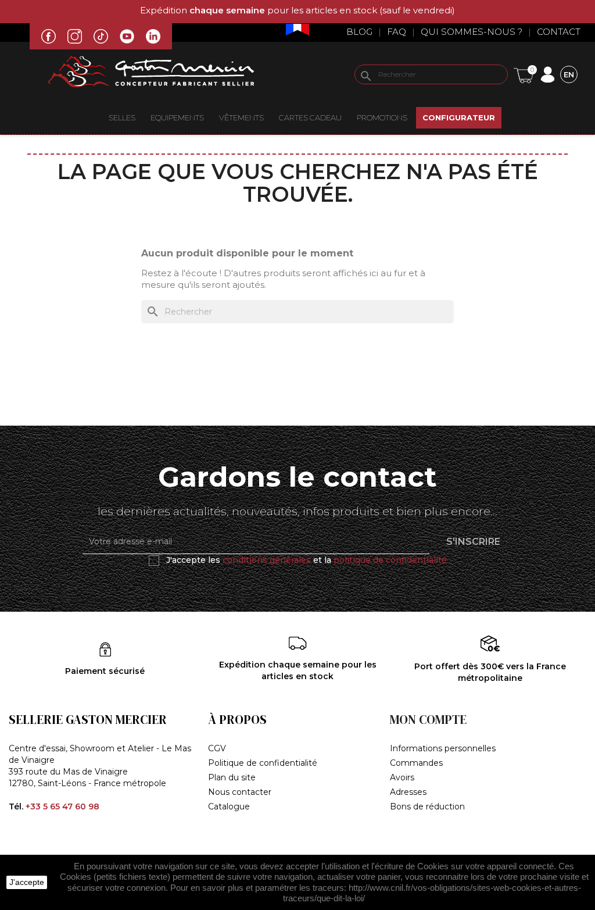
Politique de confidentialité (262, 763)
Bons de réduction (427, 806)
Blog (359, 31)
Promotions (382, 117)
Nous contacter (239, 792)
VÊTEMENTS (241, 117)
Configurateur (458, 117)
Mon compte (428, 719)
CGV (217, 748)
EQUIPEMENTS (177, 117)
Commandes (416, 763)
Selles (122, 117)
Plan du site (232, 777)
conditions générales (267, 560)
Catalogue (229, 806)
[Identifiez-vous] (547, 73)
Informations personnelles (443, 748)
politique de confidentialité (390, 560)
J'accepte (26, 882)
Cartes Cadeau (310, 117)
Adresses (408, 792)
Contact (558, 31)
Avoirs (402, 777)
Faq (396, 31)
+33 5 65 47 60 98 (62, 806)
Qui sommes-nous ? (471, 31)
